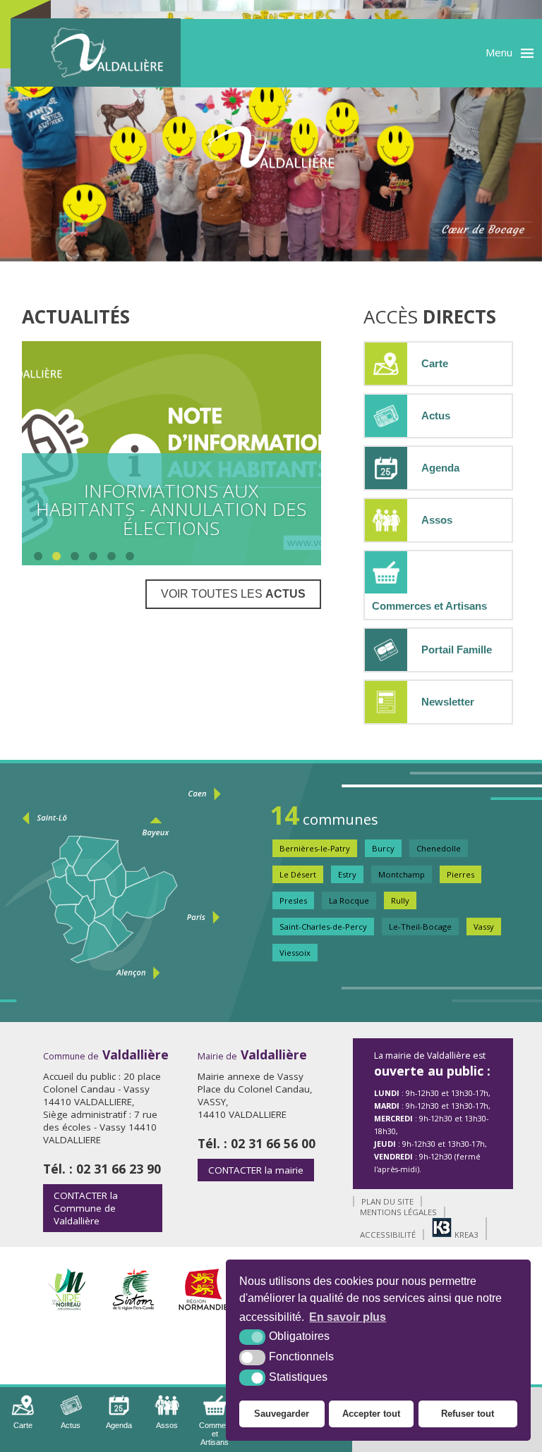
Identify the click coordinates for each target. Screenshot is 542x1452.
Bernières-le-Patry (314, 848)
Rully (400, 900)
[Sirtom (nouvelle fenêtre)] (133, 1306)
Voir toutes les (233, 594)
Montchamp (401, 874)
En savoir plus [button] (347, 1317)
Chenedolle (438, 848)
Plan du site (387, 1201)
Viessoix (295, 952)
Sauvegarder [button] (281, 1413)
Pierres (460, 874)
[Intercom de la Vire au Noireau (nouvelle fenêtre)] (67, 1306)
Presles (293, 900)
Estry (347, 874)
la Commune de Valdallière (86, 1208)
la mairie (255, 1170)
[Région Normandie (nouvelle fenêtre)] (204, 1306)
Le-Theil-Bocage (420, 926)
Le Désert (297, 874)
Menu (499, 52)
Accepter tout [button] (371, 1413)
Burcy (383, 848)
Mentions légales (398, 1212)
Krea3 (465, 1234)
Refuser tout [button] (467, 1413)
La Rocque (349, 900)
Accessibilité (388, 1234)
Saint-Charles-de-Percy (323, 926)
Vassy (484, 926)
